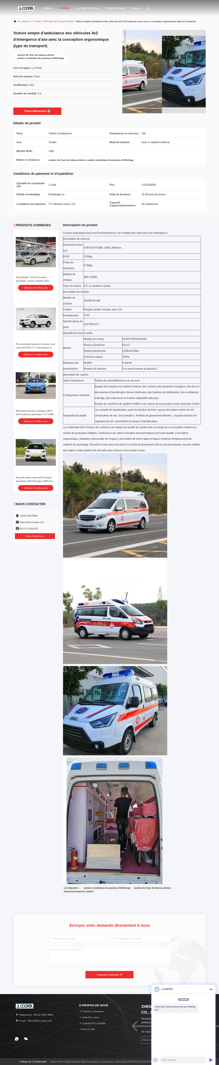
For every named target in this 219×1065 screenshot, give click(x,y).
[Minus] (211, 989)
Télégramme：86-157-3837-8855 (35, 1014)
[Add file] (155, 1059)
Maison (47, 8)
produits (37, 21)
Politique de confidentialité (33, 1061)
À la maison (23, 21)
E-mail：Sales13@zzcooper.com (35, 1020)
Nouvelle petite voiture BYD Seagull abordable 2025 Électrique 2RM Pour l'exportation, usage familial (34, 481)
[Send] (211, 1059)
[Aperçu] (26, 8)
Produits (64, 8)
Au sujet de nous (87, 8)
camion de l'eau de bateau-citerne (152, 888)
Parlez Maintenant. (35, 111)
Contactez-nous (115, 8)
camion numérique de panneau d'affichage (107, 888)
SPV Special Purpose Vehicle (58, 21)
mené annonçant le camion (79, 891)
